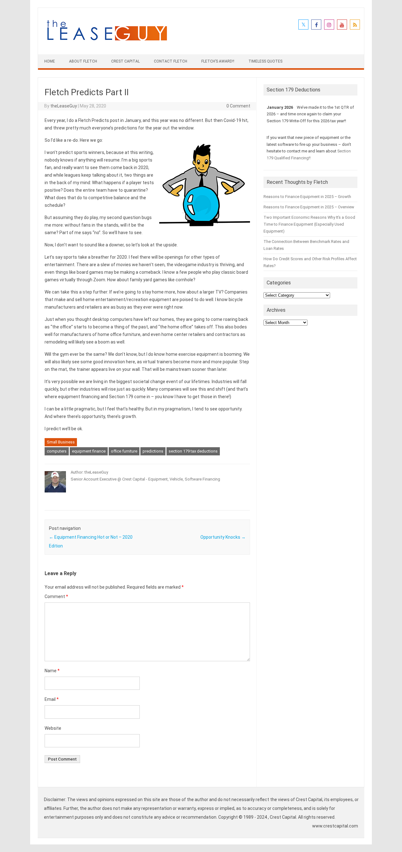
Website (53, 728)
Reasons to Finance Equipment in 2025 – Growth (307, 196)
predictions (153, 451)
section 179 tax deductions (193, 451)
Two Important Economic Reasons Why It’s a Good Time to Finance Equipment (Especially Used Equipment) (309, 224)
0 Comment (238, 105)
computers (57, 451)
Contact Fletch (170, 61)
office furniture (124, 451)
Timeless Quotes (265, 61)
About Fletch (83, 61)
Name (52, 670)
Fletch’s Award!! (217, 61)
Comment (56, 596)
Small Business (61, 442)
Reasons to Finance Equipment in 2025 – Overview (308, 207)
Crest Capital (125, 61)
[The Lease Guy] (106, 43)
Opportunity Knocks (223, 537)
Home (49, 61)
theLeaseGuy (63, 105)
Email (52, 699)
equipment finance (89, 451)
